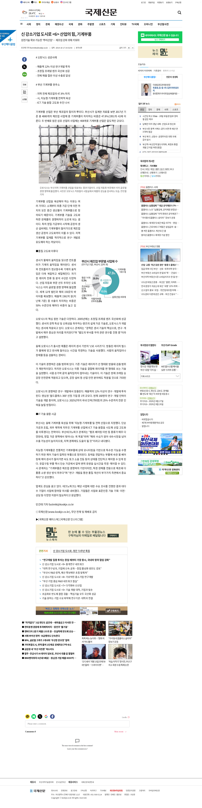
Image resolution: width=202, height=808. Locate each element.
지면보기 (160, 2)
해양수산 (59, 24)
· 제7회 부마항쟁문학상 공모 (152, 422)
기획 (113, 24)
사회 (29, 24)
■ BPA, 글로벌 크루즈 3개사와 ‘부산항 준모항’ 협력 (45, 640)
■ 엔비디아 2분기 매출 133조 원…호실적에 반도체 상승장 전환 (51, 631)
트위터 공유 (24, 67)
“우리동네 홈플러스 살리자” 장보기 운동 (158, 217)
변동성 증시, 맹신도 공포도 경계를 (154, 390)
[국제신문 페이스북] (48, 519)
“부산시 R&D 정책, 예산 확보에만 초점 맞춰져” (65, 572)
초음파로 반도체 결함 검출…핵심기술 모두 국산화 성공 (69, 594)
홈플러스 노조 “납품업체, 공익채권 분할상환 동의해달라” (165, 209)
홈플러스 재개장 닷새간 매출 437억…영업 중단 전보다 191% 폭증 (169, 222)
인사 (142, 169)
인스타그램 (67, 2)
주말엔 (90, 24)
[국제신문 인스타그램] (71, 519)
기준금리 (157, 70)
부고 (172, 169)
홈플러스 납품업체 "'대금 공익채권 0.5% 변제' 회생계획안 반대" (168, 205)
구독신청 (178, 2)
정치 (38, 24)
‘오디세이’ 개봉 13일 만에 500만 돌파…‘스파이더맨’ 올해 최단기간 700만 (93, 665)
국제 (71, 24)
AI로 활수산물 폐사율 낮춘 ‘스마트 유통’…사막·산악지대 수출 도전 (170, 371)
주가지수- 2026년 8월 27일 (151, 401)
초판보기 (169, 2)
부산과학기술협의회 (46, 782)
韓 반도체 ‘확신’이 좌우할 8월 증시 (154, 393)
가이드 (145, 175)
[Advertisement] (104, 217)
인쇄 (24, 85)
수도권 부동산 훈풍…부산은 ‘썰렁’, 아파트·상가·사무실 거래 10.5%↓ (171, 282)
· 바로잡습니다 (146, 419)
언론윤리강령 (130, 790)
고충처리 (142, 790)
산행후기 (153, 172)
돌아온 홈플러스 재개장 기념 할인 (155, 234)
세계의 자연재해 (145, 70)
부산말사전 (163, 24)
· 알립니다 (144, 426)
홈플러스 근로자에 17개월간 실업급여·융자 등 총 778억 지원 (167, 226)
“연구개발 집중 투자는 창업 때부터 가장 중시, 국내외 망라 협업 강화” (76, 560)
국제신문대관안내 (87, 782)
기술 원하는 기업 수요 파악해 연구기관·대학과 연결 (67, 598)
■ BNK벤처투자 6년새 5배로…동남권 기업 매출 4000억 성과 (50, 657)
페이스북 (26, 2)
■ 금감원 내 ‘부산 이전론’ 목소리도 (38, 649)
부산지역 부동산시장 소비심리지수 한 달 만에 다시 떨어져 (165, 276)
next (180, 443)
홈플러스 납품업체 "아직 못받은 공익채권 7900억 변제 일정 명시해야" (170, 213)
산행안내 (144, 172)
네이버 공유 (24, 74)
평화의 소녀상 (169, 70)
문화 (80, 24)
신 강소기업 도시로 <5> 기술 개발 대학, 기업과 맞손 (67, 589)
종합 (142, 109)
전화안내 (64, 790)
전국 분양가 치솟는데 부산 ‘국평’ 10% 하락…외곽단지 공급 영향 (168, 286)
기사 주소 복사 (24, 92)
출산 (162, 169)
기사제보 (103, 790)
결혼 (157, 169)
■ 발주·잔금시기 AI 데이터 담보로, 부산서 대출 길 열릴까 (48, 653)
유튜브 (56, 2)
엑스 (35, 2)
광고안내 (74, 790)
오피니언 (148, 24)
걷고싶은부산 (61, 782)
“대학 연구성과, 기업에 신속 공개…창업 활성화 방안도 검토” (72, 568)
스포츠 (102, 24)
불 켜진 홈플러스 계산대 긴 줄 (153, 230)
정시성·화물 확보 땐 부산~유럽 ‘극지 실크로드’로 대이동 (149, 370)
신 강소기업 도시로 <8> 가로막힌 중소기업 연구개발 (67, 577)
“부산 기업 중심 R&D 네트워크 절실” (60, 581)
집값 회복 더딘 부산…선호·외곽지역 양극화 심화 (161, 268)
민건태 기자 (25, 47)
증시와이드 (148, 388)
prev (139, 443)
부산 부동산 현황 (150, 246)
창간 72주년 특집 (81, 551)
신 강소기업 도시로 (62, 551)
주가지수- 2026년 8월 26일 (151, 404)
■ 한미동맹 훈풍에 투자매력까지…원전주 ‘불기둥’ (45, 626)
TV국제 (135, 24)
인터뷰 (123, 24)
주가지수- (147, 398)
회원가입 (151, 2)
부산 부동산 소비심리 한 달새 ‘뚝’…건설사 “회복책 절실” (165, 272)
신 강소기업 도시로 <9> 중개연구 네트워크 (63, 564)
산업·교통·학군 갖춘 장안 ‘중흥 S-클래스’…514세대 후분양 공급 (169, 264)
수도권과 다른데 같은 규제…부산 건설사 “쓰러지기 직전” (165, 294)
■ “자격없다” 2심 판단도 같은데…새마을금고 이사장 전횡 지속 (51, 622)
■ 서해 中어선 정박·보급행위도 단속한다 (41, 635)
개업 (152, 169)
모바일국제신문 (154, 790)
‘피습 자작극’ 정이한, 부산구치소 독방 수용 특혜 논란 (120, 663)
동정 (167, 169)
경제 (47, 24)
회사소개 (54, 790)
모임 (147, 169)
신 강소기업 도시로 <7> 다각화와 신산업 (62, 585)
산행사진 (163, 172)
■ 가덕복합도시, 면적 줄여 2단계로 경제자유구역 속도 (46, 644)
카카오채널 (46, 2)
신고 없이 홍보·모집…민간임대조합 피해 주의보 (161, 290)
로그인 (143, 2)
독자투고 (93, 790)
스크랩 (24, 100)
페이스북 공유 (24, 60)
